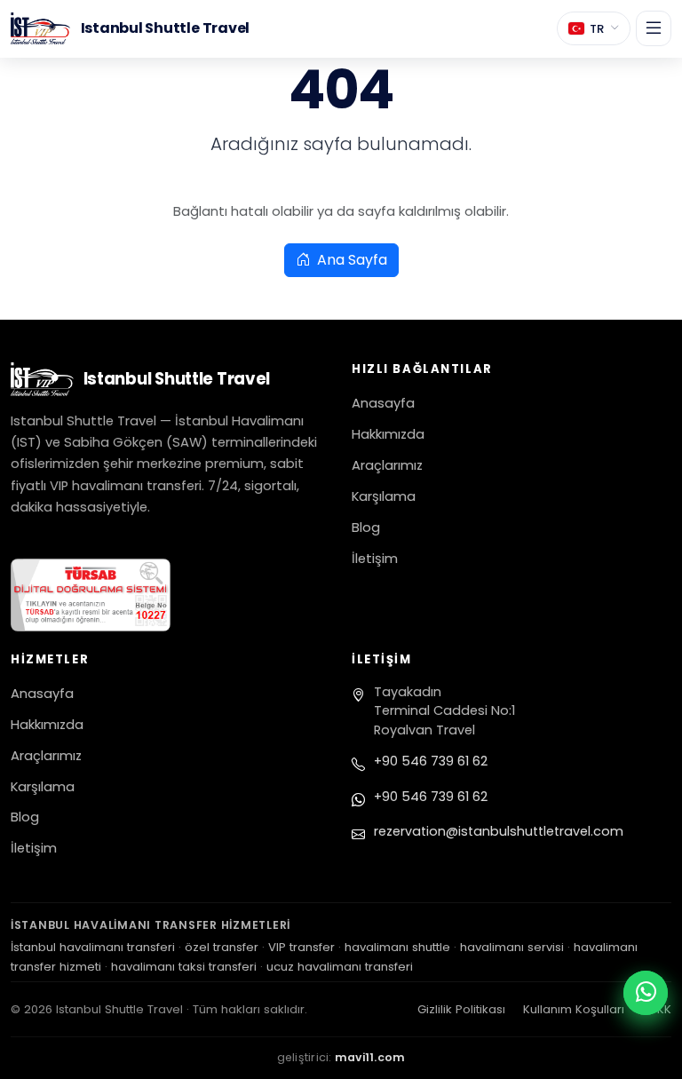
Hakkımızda (388, 434)
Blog (366, 527)
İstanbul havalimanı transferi (93, 947)
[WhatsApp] (645, 993)
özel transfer (221, 947)
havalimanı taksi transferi (184, 966)
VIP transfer (301, 947)
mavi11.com (370, 1057)
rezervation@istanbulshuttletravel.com (498, 831)
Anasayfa (383, 403)
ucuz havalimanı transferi (339, 966)
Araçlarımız (387, 465)
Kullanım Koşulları (573, 1009)
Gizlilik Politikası (461, 1009)
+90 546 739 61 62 (431, 761)
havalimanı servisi (512, 947)
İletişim (375, 558)
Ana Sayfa (350, 260)
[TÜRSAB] (170, 595)
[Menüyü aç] (653, 28)
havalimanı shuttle (397, 947)
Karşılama (384, 496)
